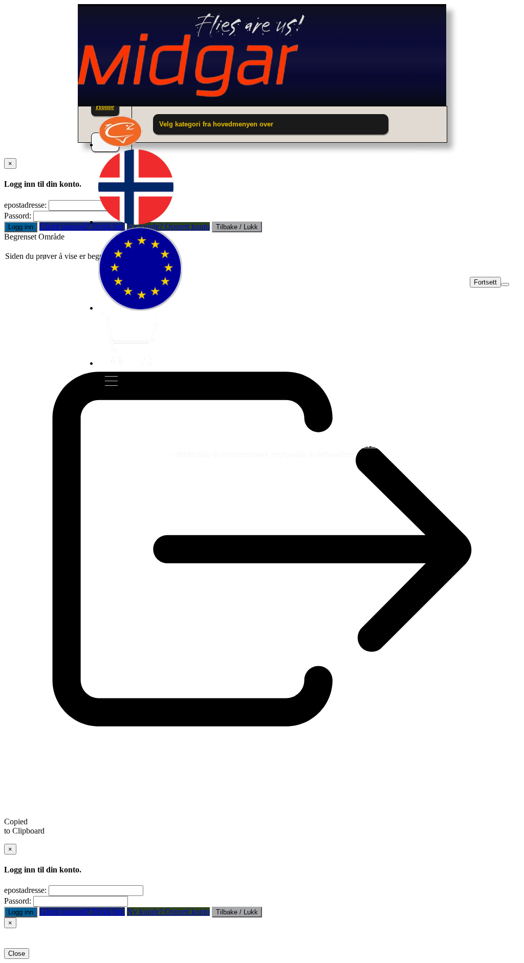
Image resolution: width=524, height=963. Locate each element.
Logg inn (20, 227)
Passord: (17, 215)
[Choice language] (135, 221)
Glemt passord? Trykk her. (82, 911)
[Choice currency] (140, 307)
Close (16, 953)
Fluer (112, 444)
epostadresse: (25, 205)
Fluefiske (189, 444)
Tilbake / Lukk (237, 912)
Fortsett (485, 282)
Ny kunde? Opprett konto (168, 911)
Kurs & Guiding (388, 444)
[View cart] (128, 363)
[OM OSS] (120, 144)
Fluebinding (281, 444)
